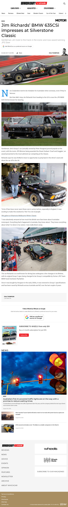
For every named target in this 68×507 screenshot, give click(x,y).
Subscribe (62, 13)
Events (4, 463)
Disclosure (4, 499)
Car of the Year (51, 13)
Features (5, 472)
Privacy (3, 497)
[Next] (65, 13)
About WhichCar (9, 485)
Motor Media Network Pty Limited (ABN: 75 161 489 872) (45, 504)
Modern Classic (38, 13)
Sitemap (4, 502)
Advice (4, 459)
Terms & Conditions (7, 494)
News (3, 13)
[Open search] (64, 4)
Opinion (5, 468)
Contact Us (4, 504)
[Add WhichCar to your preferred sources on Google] (34, 317)
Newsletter (7, 477)
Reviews (10, 13)
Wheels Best (20, 13)
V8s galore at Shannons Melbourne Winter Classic (18, 216)
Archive (5, 481)
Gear (28, 13)
